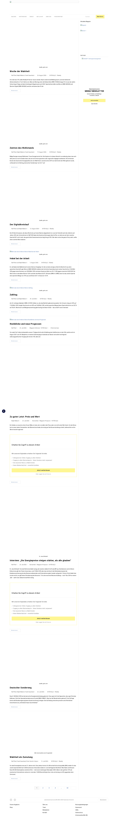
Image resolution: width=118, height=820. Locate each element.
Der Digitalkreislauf (19, 224)
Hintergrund (23, 16)
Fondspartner (58, 16)
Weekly (32, 16)
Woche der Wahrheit (20, 71)
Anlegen (13, 16)
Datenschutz (79, 812)
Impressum (78, 807)
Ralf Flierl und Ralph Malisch (19, 228)
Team (44, 807)
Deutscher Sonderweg (21, 687)
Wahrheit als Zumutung (21, 757)
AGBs (76, 810)
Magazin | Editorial (35, 328)
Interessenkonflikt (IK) (81, 815)
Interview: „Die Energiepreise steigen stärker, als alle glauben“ (40, 560)
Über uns (48, 16)
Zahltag (13, 294)
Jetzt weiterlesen (43, 470)
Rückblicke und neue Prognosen (25, 324)
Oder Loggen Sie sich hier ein (43, 474)
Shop (11, 807)
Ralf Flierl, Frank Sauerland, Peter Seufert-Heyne (24, 761)
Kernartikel (35, 420)
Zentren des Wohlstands (22, 148)
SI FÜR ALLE (52, 75)
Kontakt (45, 812)
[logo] (44, 7)
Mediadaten (46, 810)
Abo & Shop (40, 16)
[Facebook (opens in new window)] (11, 800)
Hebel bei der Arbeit (19, 258)
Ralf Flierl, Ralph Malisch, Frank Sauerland (22, 75)
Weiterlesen (16, 90)
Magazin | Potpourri (45, 420)
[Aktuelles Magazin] (83, 25)
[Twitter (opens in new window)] (15, 800)
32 (67, 788)
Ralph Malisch (15, 420)
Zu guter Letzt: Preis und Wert (25, 417)
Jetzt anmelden (94, 100)
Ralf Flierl (13, 328)
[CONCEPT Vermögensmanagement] (91, 58)
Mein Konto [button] (100, 16)
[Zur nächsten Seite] (73, 788)
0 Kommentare (55, 328)
